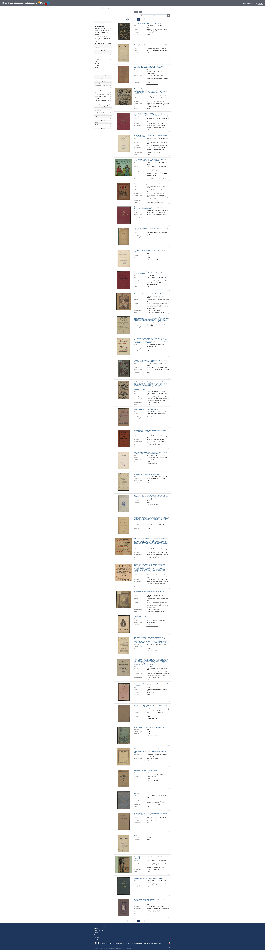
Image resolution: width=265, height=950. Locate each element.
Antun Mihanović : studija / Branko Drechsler (145, 770)
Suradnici (96, 935)
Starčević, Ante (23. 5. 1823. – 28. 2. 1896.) (158, 476)
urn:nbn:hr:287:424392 (152, 259)
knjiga (148, 34)
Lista (140, 12)
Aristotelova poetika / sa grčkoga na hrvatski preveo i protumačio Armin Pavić (151, 684)
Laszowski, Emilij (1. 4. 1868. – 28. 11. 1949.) (158, 817)
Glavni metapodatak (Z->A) (162, 12)
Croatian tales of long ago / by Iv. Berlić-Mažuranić (147, 294)
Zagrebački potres (151, 150)
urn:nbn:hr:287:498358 (152, 84)
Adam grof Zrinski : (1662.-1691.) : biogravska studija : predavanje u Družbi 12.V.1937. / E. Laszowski (151, 814)
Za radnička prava (151, 282)
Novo (255, 3)
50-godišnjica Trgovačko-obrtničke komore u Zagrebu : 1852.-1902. (148, 857)
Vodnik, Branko (150, 773)
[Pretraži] (168, 15)
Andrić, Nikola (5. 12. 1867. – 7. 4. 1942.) (157, 411)
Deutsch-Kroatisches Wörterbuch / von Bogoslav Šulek (148, 23)
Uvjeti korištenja (98, 930)
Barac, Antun (150, 618)
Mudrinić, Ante (150, 275)
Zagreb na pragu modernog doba (155, 125)
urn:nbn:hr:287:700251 (152, 718)
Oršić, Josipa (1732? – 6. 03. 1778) (155, 547)
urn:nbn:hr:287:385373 (152, 463)
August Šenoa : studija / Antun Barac (143, 616)
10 (138, 19)
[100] (105, 45)
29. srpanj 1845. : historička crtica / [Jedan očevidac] (148, 878)
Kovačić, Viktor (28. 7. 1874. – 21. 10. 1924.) (158, 709)
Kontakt (96, 939)
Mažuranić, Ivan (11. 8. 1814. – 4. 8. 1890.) (157, 48)
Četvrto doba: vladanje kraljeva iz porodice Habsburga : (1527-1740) (150, 251)
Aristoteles (149, 687)
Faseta (136, 12)
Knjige (148, 108)
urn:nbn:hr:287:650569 (152, 504)
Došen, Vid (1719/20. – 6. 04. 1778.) (156, 574)
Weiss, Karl (149, 69)
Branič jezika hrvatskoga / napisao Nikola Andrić (146, 409)
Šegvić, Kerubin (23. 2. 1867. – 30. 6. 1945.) (158, 455)
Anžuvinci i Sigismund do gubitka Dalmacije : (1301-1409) (149, 727)
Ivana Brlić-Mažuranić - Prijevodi (155, 305)
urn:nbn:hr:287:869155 (152, 650)
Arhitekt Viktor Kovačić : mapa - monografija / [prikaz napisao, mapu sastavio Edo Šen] (150, 706)
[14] (105, 76)
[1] (104, 50)
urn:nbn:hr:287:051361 (152, 735)
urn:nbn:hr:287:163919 (152, 780)
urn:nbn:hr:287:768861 (152, 626)
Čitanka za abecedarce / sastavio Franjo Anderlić (147, 184)
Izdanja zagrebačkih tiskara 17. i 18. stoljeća (158, 103)
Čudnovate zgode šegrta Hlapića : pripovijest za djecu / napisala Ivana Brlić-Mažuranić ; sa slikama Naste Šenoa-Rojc (151, 160)
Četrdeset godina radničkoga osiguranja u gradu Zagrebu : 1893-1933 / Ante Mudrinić (151, 272)
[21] (105, 106)
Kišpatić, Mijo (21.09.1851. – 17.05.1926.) (157, 232)
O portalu (250, 3)
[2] (105, 114)
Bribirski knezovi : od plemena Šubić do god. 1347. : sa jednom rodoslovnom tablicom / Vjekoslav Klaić (150, 361)
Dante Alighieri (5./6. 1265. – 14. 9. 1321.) (157, 210)
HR (260, 3)
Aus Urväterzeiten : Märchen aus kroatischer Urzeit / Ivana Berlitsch (149, 592)
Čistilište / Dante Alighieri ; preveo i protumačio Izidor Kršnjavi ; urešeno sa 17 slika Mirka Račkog (150, 208)
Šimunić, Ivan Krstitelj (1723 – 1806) (156, 391)
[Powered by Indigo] (169, 948)
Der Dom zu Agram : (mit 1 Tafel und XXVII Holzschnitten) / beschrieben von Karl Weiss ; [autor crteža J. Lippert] (149, 67)
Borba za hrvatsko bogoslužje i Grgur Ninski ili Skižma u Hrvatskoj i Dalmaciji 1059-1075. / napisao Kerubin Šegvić (151, 453)
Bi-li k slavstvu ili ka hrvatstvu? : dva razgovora (146, 474)
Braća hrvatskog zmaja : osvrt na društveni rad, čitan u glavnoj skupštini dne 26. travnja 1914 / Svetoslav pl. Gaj (150, 431)
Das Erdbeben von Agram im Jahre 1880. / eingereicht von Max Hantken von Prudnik (150, 136)
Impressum (97, 937)
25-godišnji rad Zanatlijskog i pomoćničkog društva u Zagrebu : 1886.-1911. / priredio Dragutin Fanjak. (150, 900)
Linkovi (96, 932)
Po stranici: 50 (150, 12)
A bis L (136, 835)
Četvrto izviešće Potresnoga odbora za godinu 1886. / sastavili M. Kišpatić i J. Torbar (151, 229)
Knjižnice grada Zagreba (109, 8)
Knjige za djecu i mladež (157, 179)
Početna (243, 3)
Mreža (144, 12)
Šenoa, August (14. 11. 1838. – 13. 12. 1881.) (158, 118)
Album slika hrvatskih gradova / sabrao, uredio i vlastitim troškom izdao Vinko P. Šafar (151, 792)
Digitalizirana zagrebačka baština (156, 105)
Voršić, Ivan (150, 666)
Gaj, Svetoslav (150, 434)
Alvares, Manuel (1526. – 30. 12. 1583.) (157, 96)
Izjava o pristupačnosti (100, 926)
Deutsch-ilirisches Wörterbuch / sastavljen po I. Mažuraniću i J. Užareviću (150, 45)
